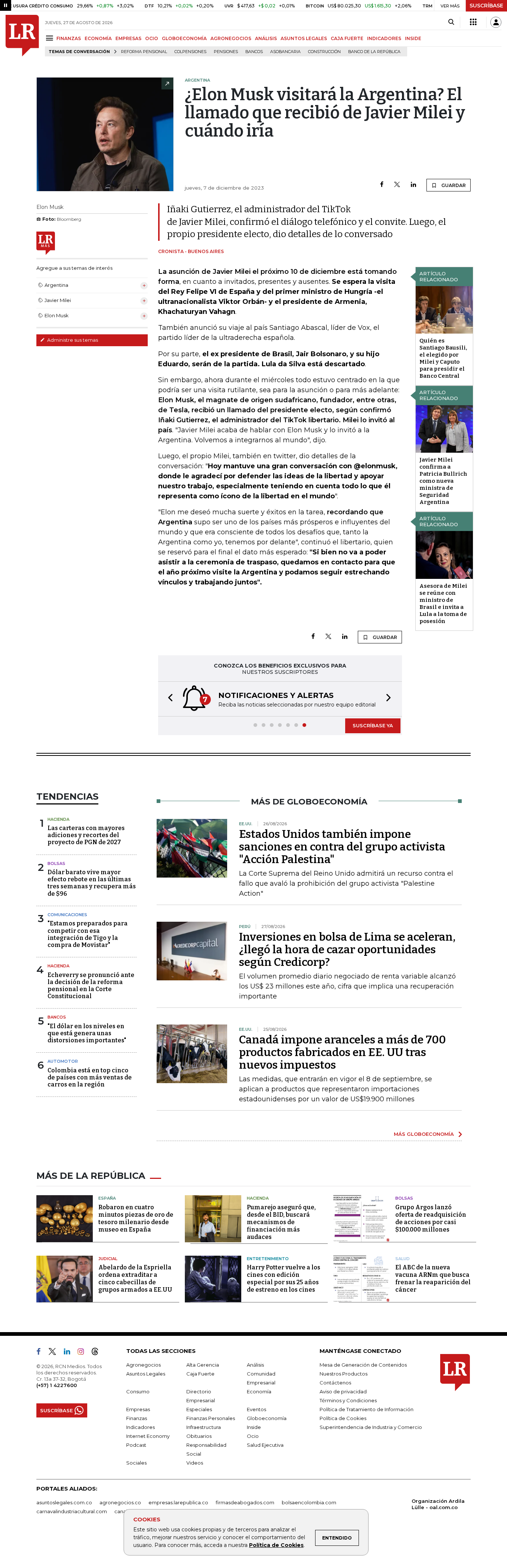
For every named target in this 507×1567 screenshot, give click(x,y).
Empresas (138, 1409)
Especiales (199, 1409)
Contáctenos (335, 1383)
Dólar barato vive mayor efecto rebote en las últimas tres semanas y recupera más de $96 (92, 883)
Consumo (138, 1391)
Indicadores (140, 1427)
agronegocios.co (120, 1502)
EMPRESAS (128, 38)
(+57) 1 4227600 (56, 1385)
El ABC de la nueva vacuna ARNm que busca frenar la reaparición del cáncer (433, 1278)
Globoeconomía (267, 1418)
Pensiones (226, 51)
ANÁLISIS (266, 38)
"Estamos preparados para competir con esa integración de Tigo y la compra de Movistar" (88, 934)
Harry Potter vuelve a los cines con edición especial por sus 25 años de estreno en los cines (283, 1278)
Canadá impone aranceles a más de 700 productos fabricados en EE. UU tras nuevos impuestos (342, 1052)
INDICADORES (384, 38)
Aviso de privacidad (343, 1391)
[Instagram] (84, 1353)
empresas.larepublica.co (178, 1502)
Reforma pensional (144, 51)
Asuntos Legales (145, 1374)
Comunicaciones (67, 914)
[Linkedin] (413, 185)
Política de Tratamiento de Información (366, 1409)
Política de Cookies (276, 1545)
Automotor (63, 1061)
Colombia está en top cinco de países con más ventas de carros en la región (90, 1077)
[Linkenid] (70, 1353)
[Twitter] (397, 185)
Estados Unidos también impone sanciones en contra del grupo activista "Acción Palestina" (342, 846)
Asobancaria (285, 51)
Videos (194, 1463)
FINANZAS (68, 38)
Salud (402, 1258)
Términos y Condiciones (348, 1400)
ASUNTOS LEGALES (304, 38)
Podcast (136, 1445)
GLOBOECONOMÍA (184, 38)
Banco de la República (374, 51)
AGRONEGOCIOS (230, 38)
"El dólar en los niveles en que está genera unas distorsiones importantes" (87, 1033)
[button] (168, 699)
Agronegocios (143, 1365)
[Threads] (98, 1353)
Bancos (254, 51)
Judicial (107, 1258)
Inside (254, 1427)
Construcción (324, 51)
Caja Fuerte (200, 1374)
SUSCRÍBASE (486, 5)
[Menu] (50, 38)
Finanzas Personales (210, 1418)
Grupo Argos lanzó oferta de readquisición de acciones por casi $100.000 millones (430, 1218)
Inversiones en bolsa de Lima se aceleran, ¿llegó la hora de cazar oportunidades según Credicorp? (347, 949)
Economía (259, 1391)
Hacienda (58, 819)
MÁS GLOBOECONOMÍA (424, 1134)
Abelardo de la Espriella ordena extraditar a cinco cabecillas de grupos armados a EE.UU (135, 1278)
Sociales (136, 1463)
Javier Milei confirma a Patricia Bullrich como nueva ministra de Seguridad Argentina (443, 480)
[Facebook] (381, 185)
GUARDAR (453, 185)
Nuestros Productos (343, 1374)
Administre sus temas (72, 340)
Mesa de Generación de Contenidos (363, 1365)
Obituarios (199, 1436)
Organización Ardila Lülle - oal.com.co (438, 1504)
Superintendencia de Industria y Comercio (371, 1427)
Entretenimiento (268, 1258)
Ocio (253, 1436)
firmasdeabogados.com (245, 1502)
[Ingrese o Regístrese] (495, 22)
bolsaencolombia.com (309, 1502)
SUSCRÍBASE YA (373, 725)
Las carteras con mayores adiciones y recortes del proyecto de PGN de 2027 (86, 835)
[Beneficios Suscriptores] (473, 22)
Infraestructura (203, 1427)
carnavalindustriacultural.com (71, 1511)
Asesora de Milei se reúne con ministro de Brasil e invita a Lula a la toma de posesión (443, 603)
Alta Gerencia (202, 1365)
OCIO (151, 38)
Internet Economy (148, 1436)
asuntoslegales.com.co (64, 1502)
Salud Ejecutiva (265, 1445)
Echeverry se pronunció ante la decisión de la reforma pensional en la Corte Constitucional (91, 985)
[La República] (22, 35)
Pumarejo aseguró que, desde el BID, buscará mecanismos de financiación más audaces (281, 1222)
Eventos (256, 1409)
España (107, 1198)
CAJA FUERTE (347, 38)
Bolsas (56, 863)
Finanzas (136, 1418)
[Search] (451, 22)
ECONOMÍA (98, 38)
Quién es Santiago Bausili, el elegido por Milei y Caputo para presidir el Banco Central (443, 358)
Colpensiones (190, 51)
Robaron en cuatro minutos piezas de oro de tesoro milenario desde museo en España (135, 1218)
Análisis (255, 1365)
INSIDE (413, 38)
